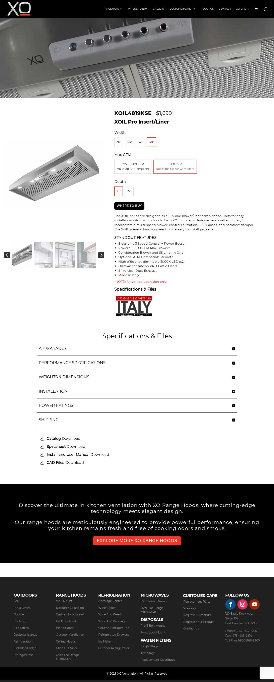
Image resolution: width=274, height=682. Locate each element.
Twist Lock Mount (153, 632)
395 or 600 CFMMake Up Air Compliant (133, 166)
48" (151, 142)
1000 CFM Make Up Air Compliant (175, 166)
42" (140, 142)
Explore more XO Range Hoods (137, 540)
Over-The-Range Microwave (67, 657)
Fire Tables (21, 628)
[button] (7, 255)
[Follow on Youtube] (254, 604)
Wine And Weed (109, 614)
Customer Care (180, 8)
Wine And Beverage (112, 621)
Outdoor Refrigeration (114, 648)
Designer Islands (25, 634)
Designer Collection (70, 608)
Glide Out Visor (66, 648)
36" (129, 142)
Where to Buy (138, 8)
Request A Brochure (197, 615)
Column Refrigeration (113, 628)
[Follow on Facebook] (230, 604)
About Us (207, 8)
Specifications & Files (135, 289)
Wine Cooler (107, 608)
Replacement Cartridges (158, 660)
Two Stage (148, 653)
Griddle (19, 614)
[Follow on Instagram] (242, 604)
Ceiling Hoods (66, 641)
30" (119, 142)
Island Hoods (65, 628)
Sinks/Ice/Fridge (25, 648)
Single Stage (149, 646)
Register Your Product (199, 622)
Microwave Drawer (154, 601)
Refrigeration (23, 641)
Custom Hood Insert (70, 614)
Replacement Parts (196, 601)
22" (129, 191)
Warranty (190, 608)
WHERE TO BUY (129, 206)
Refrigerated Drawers (113, 634)
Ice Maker (105, 641)
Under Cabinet (66, 621)
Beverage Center (110, 601)
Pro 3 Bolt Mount (153, 625)
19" (119, 191)
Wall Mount (64, 601)
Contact (225, 8)
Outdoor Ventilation (70, 634)
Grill (16, 601)
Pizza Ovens (22, 608)
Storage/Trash (23, 655)
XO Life (241, 8)
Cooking (19, 621)
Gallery (158, 8)
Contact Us (191, 628)
